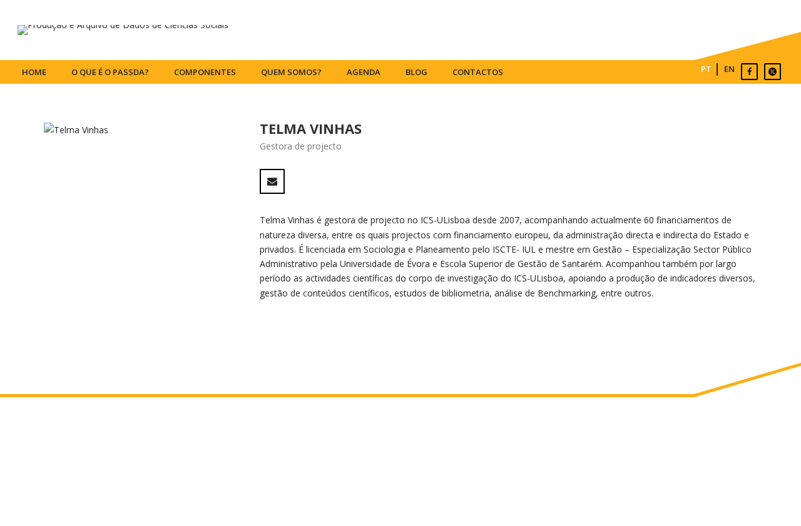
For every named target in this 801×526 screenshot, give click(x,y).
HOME (34, 72)
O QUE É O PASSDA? (110, 72)
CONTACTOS (477, 72)
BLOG (416, 72)
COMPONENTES (205, 72)
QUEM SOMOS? (291, 72)
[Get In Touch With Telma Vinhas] (272, 181)
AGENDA (363, 72)
